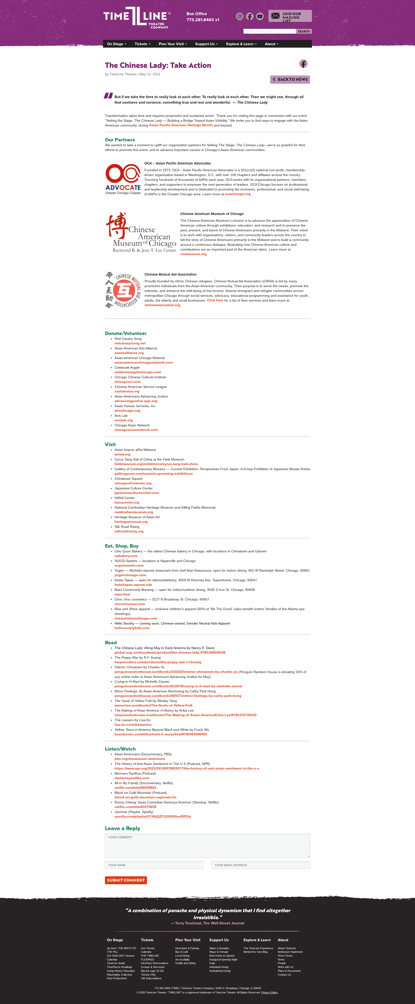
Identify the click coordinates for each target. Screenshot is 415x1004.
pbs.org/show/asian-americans (140, 759)
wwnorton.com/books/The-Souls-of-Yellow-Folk (154, 705)
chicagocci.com (127, 382)
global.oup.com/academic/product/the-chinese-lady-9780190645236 (170, 652)
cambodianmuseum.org (134, 512)
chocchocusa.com (130, 604)
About (270, 44)
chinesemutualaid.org (162, 305)
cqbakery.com (126, 556)
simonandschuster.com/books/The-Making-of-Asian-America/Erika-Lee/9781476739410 (185, 715)
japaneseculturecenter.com (137, 493)
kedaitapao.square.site (133, 585)
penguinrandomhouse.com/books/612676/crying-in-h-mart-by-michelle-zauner (179, 686)
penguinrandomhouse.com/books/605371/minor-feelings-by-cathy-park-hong (178, 696)
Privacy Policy (269, 992)
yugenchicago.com (130, 575)
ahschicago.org (127, 410)
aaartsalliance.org (129, 353)
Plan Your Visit (172, 44)
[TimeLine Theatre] (138, 20)
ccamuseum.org (193, 254)
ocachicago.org (238, 194)
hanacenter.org (127, 502)
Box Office (197, 14)
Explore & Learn (240, 44)
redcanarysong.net (130, 343)
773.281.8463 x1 (203, 20)
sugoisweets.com (129, 565)
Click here (215, 300)
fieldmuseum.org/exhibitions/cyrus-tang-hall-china (156, 464)
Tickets (141, 44)
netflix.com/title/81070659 (135, 807)
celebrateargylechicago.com (138, 372)
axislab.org (124, 420)
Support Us (205, 44)
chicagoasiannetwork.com (136, 430)
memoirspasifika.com (132, 778)
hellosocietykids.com (132, 628)
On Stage (115, 44)
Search (304, 31)
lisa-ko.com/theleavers (133, 724)
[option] (207, 913)
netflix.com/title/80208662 (135, 787)
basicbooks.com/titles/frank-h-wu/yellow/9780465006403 (161, 734)
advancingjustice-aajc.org (136, 401)
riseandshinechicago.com (136, 618)
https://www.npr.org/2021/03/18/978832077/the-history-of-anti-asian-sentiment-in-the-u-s (187, 768)
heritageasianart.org (131, 522)
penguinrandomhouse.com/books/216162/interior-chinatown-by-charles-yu (176, 672)
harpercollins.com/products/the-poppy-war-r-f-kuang (158, 662)
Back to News (292, 79)
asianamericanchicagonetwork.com (144, 362)
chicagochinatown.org (133, 483)
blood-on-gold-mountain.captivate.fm (145, 797)
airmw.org (122, 454)
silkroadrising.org (129, 531)
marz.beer (122, 594)
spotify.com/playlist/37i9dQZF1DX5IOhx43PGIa (153, 816)
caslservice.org (127, 391)
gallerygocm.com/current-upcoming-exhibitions (154, 473)
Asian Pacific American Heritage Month (181, 125)
